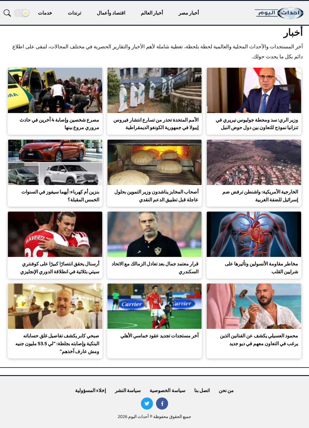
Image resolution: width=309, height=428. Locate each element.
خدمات (45, 12)
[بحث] (7, 13)
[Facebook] (162, 403)
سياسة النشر (128, 390)
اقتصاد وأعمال (111, 12)
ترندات (74, 12)
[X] (147, 403)
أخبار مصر (189, 12)
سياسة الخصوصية (167, 390)
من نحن (226, 390)
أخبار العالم (152, 12)
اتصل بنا (202, 390)
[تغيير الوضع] (22, 13)
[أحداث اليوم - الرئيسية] (279, 13)
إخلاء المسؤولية (90, 390)
